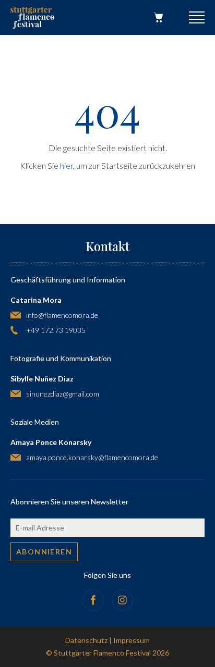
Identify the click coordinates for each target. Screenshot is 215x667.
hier (66, 165)
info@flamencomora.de (62, 315)
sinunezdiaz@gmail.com (62, 393)
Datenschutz (86, 640)
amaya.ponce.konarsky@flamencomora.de (92, 457)
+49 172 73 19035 (56, 330)
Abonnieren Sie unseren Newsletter (69, 501)
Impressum (131, 640)
